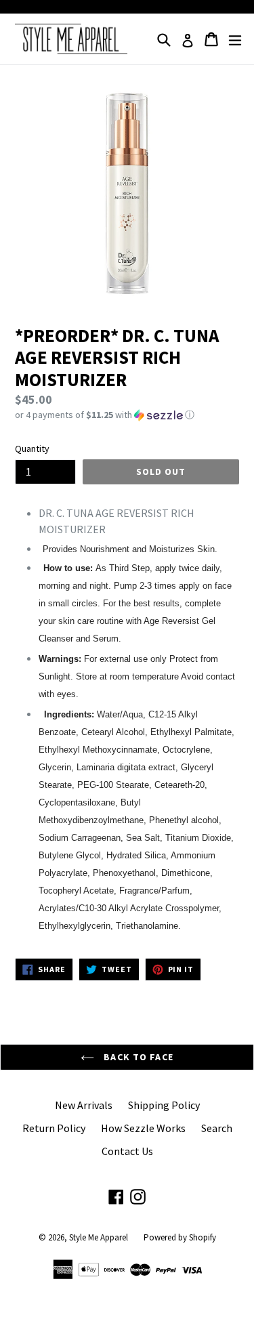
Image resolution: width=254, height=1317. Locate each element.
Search (216, 1128)
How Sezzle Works (143, 1128)
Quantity (32, 448)
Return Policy (53, 1128)
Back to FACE (137, 1057)
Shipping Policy (164, 1105)
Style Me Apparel (98, 1237)
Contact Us (127, 1151)
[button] (127, 415)
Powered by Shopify (180, 1237)
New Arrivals (83, 1105)
